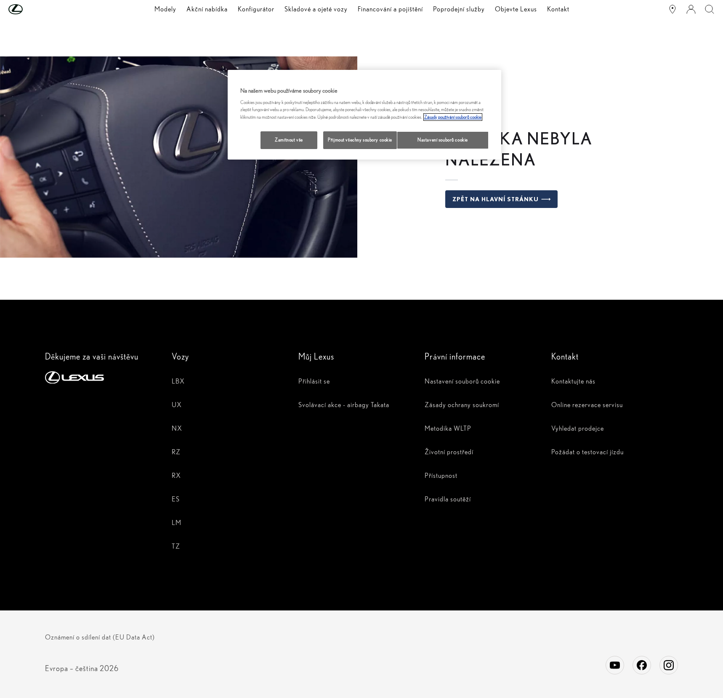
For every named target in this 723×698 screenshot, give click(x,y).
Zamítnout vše (289, 140)
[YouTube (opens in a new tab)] (615, 665)
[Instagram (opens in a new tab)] (668, 665)
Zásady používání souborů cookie (452, 117)
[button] (32, 9)
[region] (364, 115)
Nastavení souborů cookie (442, 140)
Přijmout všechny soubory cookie (360, 140)
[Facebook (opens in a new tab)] (642, 665)
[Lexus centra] (672, 9)
